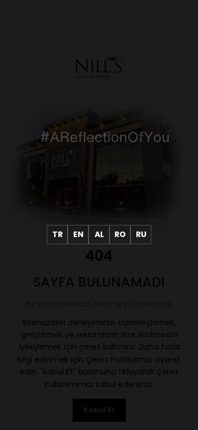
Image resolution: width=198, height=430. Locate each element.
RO (120, 234)
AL (99, 234)
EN (78, 234)
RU (141, 234)
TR (57, 234)
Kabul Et (99, 410)
